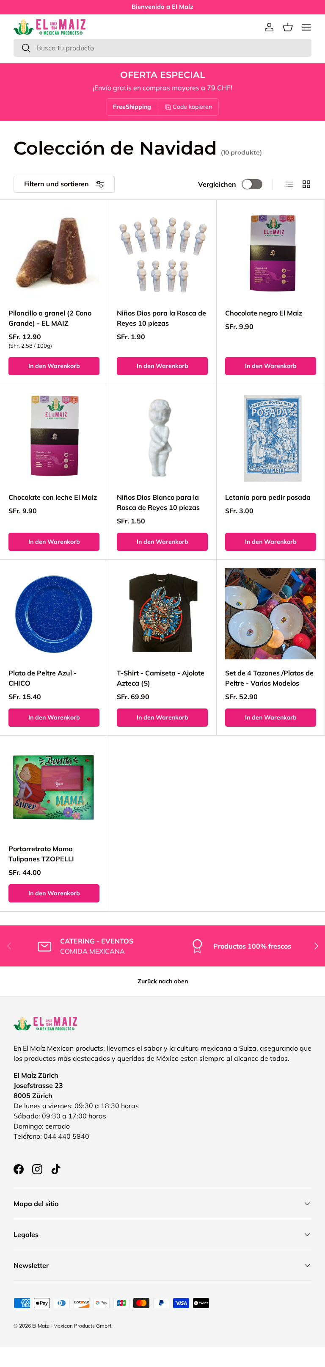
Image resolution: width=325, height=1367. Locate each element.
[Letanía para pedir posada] (270, 438)
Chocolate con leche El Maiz (52, 497)
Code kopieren (192, 107)
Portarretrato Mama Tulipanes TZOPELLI (41, 853)
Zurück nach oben (163, 981)
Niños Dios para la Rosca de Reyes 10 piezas (161, 318)
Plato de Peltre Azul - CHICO (42, 678)
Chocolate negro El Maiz (263, 313)
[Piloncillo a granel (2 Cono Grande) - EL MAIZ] (53, 253)
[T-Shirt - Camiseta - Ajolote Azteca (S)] (162, 613)
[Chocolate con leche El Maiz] (53, 438)
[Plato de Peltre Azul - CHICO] (53, 613)
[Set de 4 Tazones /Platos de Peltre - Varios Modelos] (270, 613)
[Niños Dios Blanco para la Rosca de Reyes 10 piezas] (162, 438)
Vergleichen (217, 184)
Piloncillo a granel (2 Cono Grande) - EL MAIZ (49, 318)
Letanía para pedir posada (268, 497)
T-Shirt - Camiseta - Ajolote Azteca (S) (160, 678)
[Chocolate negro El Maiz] (270, 253)
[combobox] (162, 48)
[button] (287, 27)
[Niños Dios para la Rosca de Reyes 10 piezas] (162, 253)
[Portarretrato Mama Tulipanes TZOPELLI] (53, 789)
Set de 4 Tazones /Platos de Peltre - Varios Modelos (269, 678)
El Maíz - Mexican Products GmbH (71, 1326)
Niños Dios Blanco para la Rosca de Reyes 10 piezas (158, 502)
